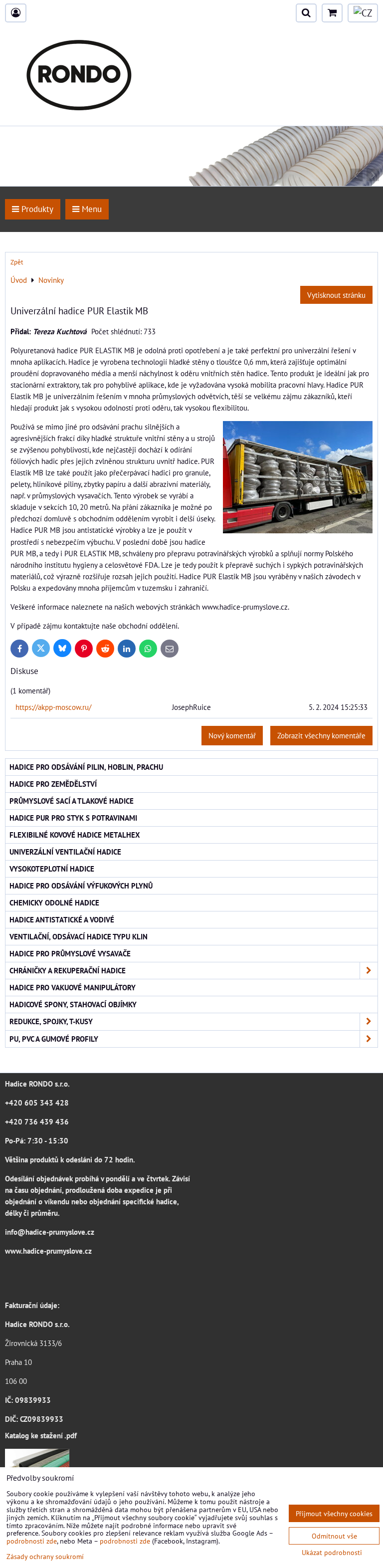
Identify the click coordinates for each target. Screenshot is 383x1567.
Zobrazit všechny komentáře (321, 735)
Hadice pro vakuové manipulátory (72, 987)
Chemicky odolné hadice (54, 902)
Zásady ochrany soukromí (45, 1556)
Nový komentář (232, 735)
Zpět (16, 262)
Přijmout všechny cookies (334, 1513)
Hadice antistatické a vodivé (61, 919)
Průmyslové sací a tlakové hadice (71, 801)
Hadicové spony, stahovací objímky (73, 1004)
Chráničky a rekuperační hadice (67, 970)
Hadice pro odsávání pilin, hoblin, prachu (86, 767)
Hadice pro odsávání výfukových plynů (81, 886)
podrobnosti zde (31, 1541)
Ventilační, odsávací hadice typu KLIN (78, 936)
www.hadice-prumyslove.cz (48, 1251)
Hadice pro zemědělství (53, 784)
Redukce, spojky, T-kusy (51, 1021)
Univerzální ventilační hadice (65, 852)
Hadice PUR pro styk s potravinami (73, 818)
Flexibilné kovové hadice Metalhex (74, 835)
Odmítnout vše (334, 1536)
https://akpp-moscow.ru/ (53, 707)
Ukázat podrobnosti (332, 1553)
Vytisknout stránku (336, 295)
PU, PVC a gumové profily (53, 1039)
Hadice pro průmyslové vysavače (70, 953)
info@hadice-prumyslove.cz (49, 1232)
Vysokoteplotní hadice (51, 869)
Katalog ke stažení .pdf (41, 1435)
